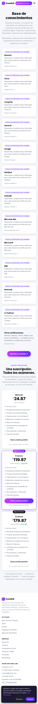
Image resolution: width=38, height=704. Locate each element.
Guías (4, 623)
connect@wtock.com (9, 673)
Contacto (5, 645)
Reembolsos (6, 658)
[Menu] (34, 3)
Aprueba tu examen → (24, 3)
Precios (4, 627)
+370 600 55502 (7, 676)
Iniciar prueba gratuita (19, 440)
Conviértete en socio (9, 648)
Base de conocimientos (10, 620)
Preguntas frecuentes (9, 630)
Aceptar (30, 699)
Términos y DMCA (8, 651)
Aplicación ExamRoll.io (9, 633)
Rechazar (19, 699)
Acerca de (5, 642)
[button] (19, 419)
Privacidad (5, 654)
